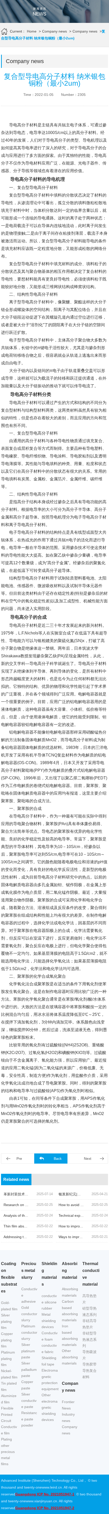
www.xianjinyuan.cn (41, 1501)
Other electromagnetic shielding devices (50, 1407)
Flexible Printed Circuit (7, 1414)
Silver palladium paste (29, 1369)
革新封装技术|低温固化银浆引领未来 (32, 1194)
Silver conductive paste (29, 1400)
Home (32, 31)
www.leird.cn (52, 1487)
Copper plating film (7, 1340)
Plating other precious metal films (8, 1451)
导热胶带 (89, 1364)
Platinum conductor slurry (29, 1332)
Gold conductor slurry (29, 1313)
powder (27, 1425)
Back (58, 1158)
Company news (54, 31)
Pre (19, 1158)
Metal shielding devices (49, 1320)
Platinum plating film (8, 1358)
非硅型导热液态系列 (89, 1339)
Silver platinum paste (28, 1351)
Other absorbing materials (70, 1357)
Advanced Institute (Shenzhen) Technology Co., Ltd (42, 1480)
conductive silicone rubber (49, 1302)
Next (87, 1158)
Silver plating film (6, 1321)
